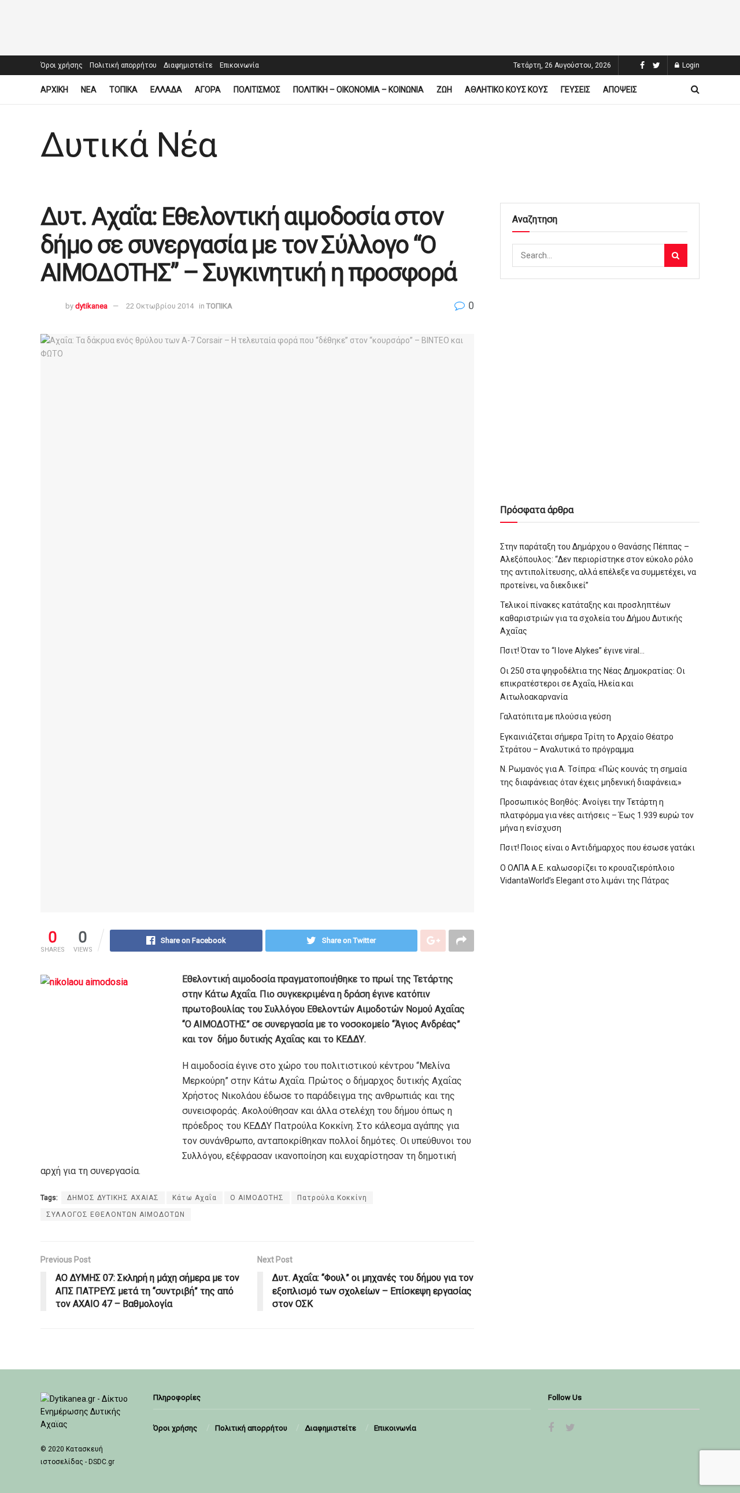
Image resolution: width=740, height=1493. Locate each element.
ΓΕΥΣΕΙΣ (575, 89)
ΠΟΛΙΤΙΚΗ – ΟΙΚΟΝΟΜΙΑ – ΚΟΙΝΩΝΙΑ (358, 89)
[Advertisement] (370, 26)
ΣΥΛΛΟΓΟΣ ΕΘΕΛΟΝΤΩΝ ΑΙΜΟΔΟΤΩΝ (115, 1214)
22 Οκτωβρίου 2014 (160, 306)
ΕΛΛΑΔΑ (166, 89)
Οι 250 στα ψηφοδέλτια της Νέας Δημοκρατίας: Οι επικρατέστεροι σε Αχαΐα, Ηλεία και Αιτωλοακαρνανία (592, 683)
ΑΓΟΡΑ (208, 89)
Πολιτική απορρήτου (123, 65)
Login (690, 65)
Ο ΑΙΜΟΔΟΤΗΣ (257, 1198)
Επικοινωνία (239, 65)
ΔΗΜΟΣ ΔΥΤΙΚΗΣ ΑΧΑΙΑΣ (113, 1198)
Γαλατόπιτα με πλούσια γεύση (555, 716)
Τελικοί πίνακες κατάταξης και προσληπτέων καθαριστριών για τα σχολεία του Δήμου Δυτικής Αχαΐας (591, 618)
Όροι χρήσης (61, 65)
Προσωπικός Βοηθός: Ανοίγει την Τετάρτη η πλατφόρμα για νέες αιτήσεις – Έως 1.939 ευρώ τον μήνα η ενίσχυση (597, 815)
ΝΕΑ (89, 89)
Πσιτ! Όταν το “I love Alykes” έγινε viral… (572, 650)
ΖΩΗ (444, 89)
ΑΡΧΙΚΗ (54, 89)
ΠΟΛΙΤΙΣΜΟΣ (257, 89)
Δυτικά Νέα (128, 145)
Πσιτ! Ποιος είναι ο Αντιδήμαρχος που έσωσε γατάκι (597, 847)
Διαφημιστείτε (188, 65)
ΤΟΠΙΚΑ (123, 89)
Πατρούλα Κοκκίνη (332, 1198)
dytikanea (91, 306)
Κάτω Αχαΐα (194, 1198)
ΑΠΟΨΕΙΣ (620, 89)
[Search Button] (675, 255)
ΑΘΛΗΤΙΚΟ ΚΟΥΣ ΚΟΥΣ (506, 89)
